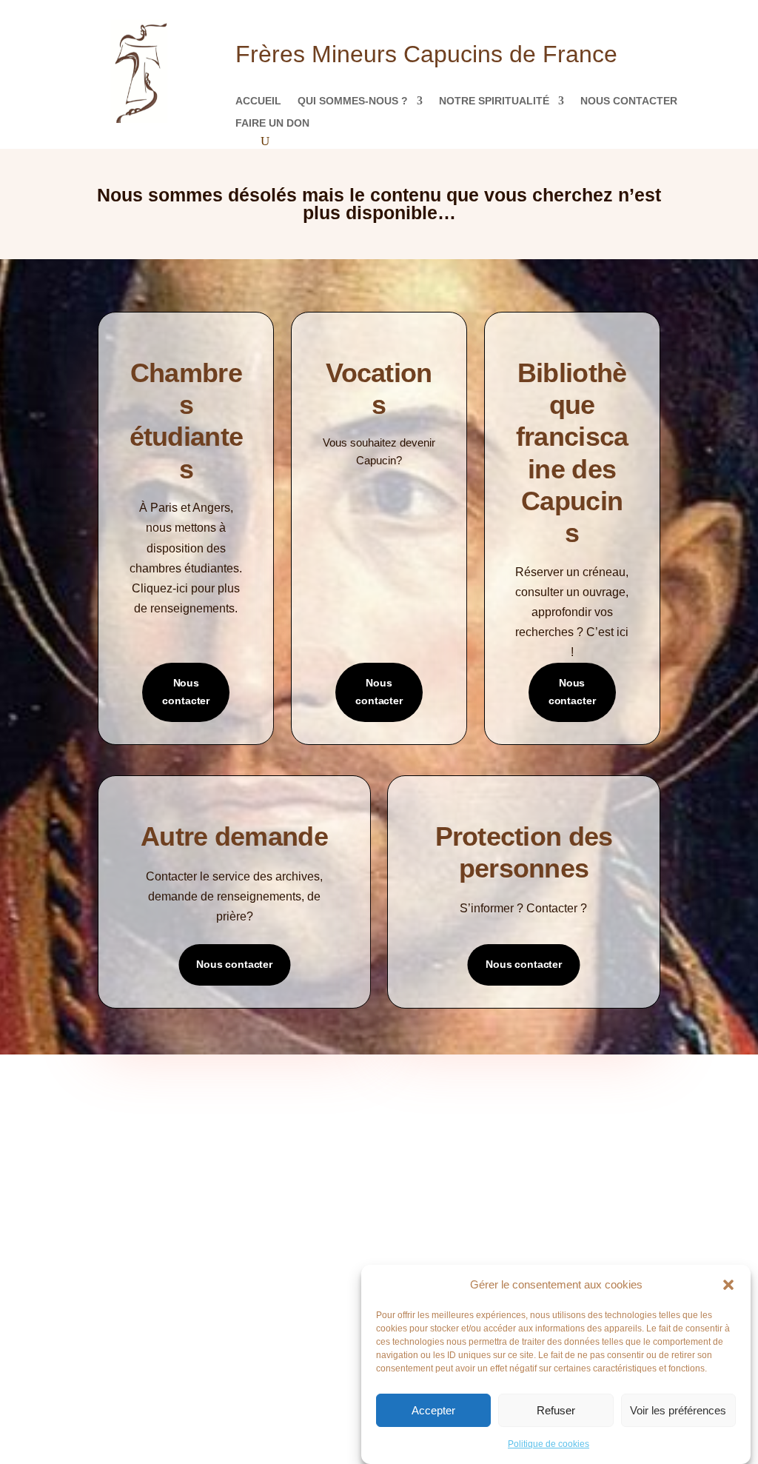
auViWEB (287, 1393)
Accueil (258, 101)
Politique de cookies (548, 1444)
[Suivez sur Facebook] (334, 1350)
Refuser (556, 1410)
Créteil (412, 1228)
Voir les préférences (678, 1410)
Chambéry (418, 1183)
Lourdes (414, 1250)
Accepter (433, 1410)
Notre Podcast (144, 1143)
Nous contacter (628, 101)
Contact (127, 1188)
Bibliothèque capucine (305, 1188)
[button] (728, 1284)
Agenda (269, 1166)
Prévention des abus (588, 1166)
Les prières (133, 1166)
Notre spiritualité (494, 101)
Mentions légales (149, 1210)
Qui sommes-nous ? (353, 101)
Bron (407, 1161)
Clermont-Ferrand (441, 1206)
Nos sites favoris (292, 1210)
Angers (412, 1139)
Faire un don (272, 123)
